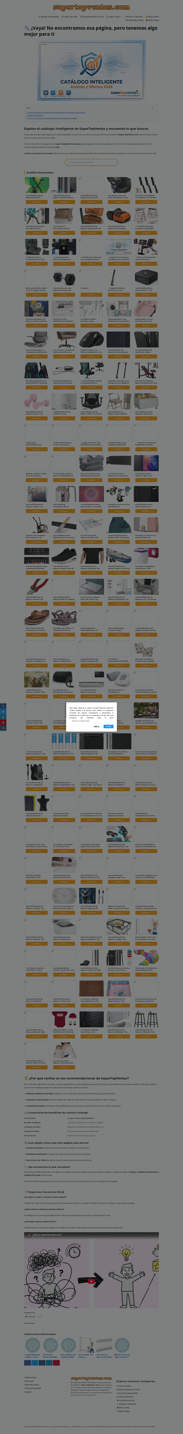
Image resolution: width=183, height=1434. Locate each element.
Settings (96, 726)
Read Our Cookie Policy (81, 721)
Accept (108, 726)
